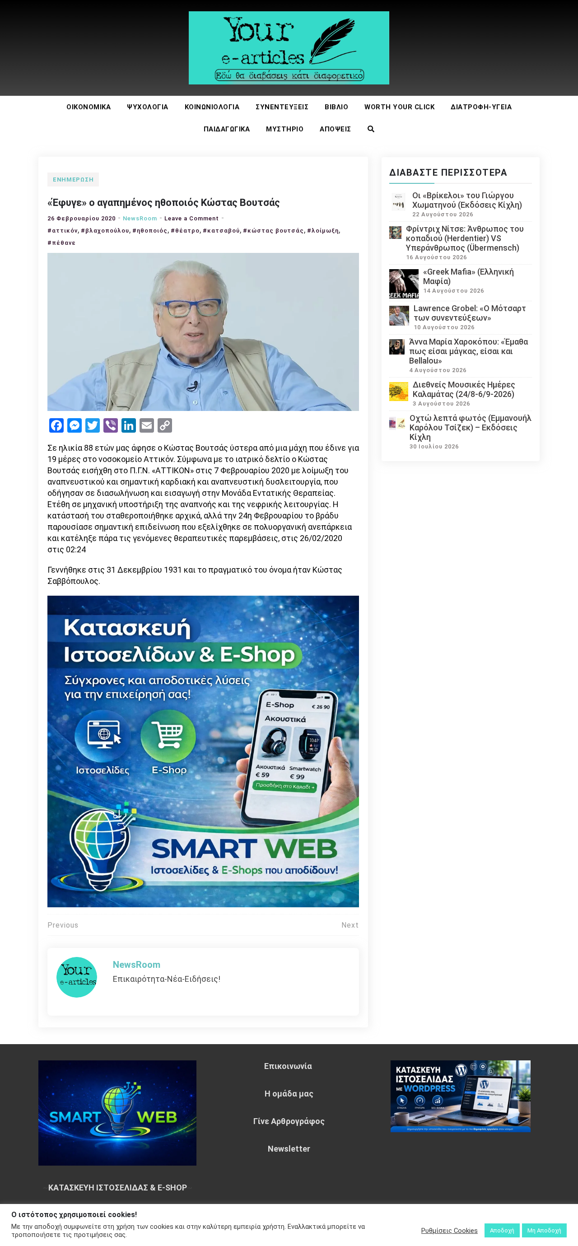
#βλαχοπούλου (105, 230)
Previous (63, 925)
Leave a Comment (191, 218)
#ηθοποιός (150, 230)
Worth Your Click (399, 107)
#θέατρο (185, 230)
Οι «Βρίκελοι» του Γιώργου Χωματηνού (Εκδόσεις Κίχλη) (467, 200)
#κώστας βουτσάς (273, 230)
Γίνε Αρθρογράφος (289, 1121)
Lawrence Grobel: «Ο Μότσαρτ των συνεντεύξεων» (470, 312)
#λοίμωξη (323, 230)
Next (350, 925)
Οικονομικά (88, 107)
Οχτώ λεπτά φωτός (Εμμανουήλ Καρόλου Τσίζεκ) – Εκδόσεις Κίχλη (470, 427)
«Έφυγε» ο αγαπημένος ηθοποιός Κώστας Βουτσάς (163, 202)
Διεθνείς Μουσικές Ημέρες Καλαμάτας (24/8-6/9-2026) (464, 389)
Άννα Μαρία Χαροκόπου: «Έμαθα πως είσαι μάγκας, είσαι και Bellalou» (468, 351)
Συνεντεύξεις (282, 107)
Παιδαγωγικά (227, 129)
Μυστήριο (284, 129)
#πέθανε (61, 242)
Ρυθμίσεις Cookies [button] (449, 1231)
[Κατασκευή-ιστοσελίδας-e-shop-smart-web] (203, 750)
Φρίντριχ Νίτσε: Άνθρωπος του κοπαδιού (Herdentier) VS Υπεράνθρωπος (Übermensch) (465, 238)
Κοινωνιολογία (212, 107)
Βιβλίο (336, 107)
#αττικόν (62, 230)
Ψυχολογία (147, 107)
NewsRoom (140, 218)
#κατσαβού (221, 230)
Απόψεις (335, 129)
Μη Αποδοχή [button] (544, 1230)
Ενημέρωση (73, 179)
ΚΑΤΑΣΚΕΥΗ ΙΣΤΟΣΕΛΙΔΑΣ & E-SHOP (117, 1187)
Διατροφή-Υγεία (481, 107)
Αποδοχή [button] (502, 1230)
